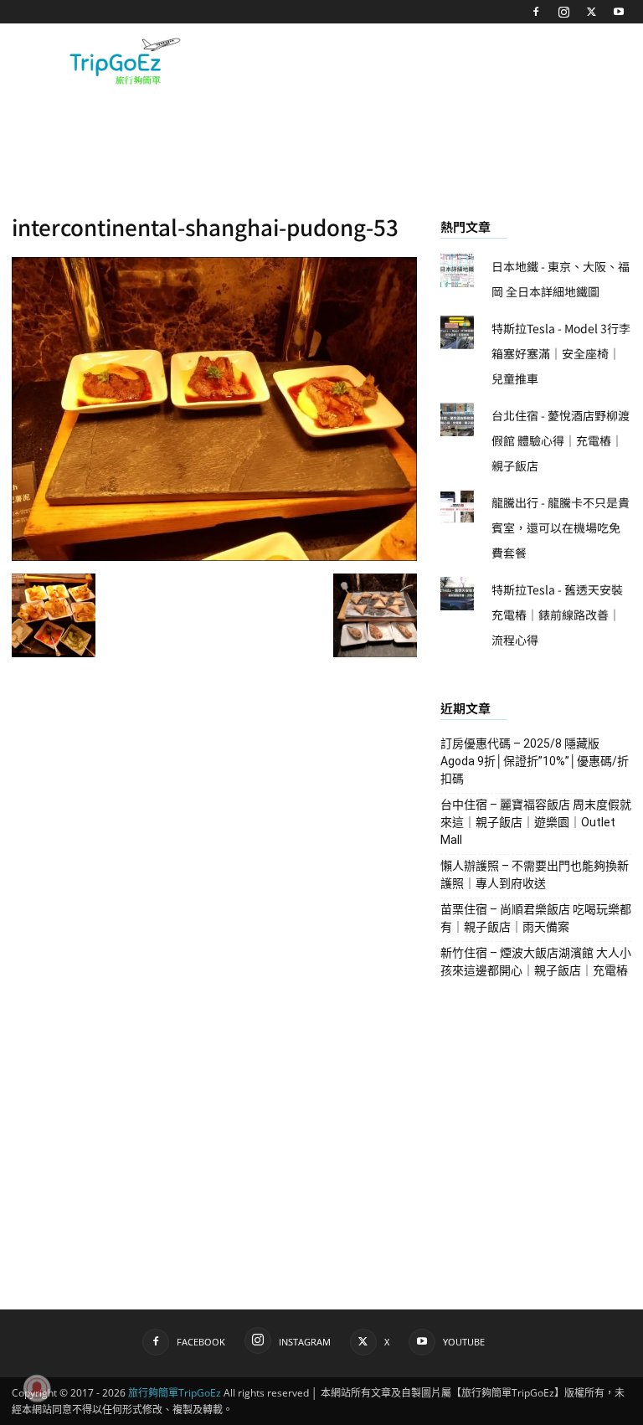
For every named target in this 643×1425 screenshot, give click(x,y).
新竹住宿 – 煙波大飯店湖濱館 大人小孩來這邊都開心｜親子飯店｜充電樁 (535, 961)
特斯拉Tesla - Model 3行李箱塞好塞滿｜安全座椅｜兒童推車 (560, 353)
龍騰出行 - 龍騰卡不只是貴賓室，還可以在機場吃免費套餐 (560, 527)
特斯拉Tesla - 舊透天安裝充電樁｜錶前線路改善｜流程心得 (557, 614)
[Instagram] (563, 11)
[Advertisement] (434, 60)
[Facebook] (535, 11)
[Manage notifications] (36, 1388)
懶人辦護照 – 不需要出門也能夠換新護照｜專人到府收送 (534, 874)
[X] (591, 11)
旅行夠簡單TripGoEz (174, 1393)
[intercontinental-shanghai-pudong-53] (214, 556)
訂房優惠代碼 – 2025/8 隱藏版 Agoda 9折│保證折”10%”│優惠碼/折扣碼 (534, 761)
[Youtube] (618, 11)
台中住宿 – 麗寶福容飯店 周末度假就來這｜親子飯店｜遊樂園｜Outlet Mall (535, 822)
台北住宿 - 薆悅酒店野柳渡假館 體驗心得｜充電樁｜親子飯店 (560, 440)
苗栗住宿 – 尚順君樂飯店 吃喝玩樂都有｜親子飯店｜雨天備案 (535, 918)
